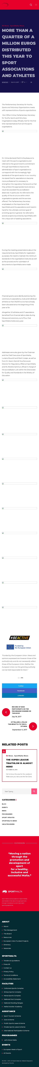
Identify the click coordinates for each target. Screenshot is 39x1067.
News (6, 26)
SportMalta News (17, 26)
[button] (31, 5)
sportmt (5, 82)
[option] (20, 765)
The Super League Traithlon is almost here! (19, 763)
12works (11, 1063)
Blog (4, 804)
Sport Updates (8, 817)
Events (5, 807)
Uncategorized (8, 824)
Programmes (7, 814)
